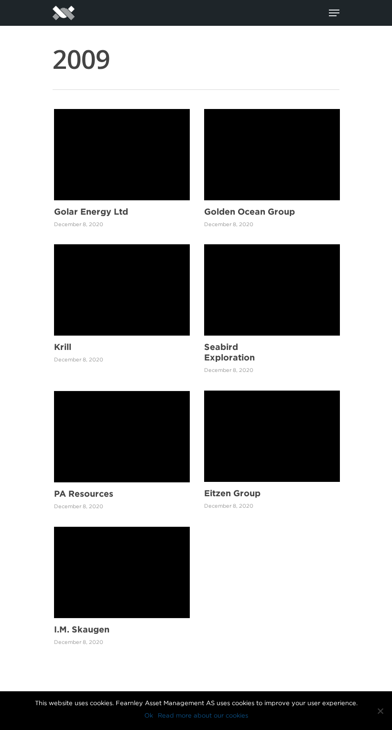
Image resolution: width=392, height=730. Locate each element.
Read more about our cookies (203, 715)
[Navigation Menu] (334, 13)
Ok (148, 715)
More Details (124, 147)
